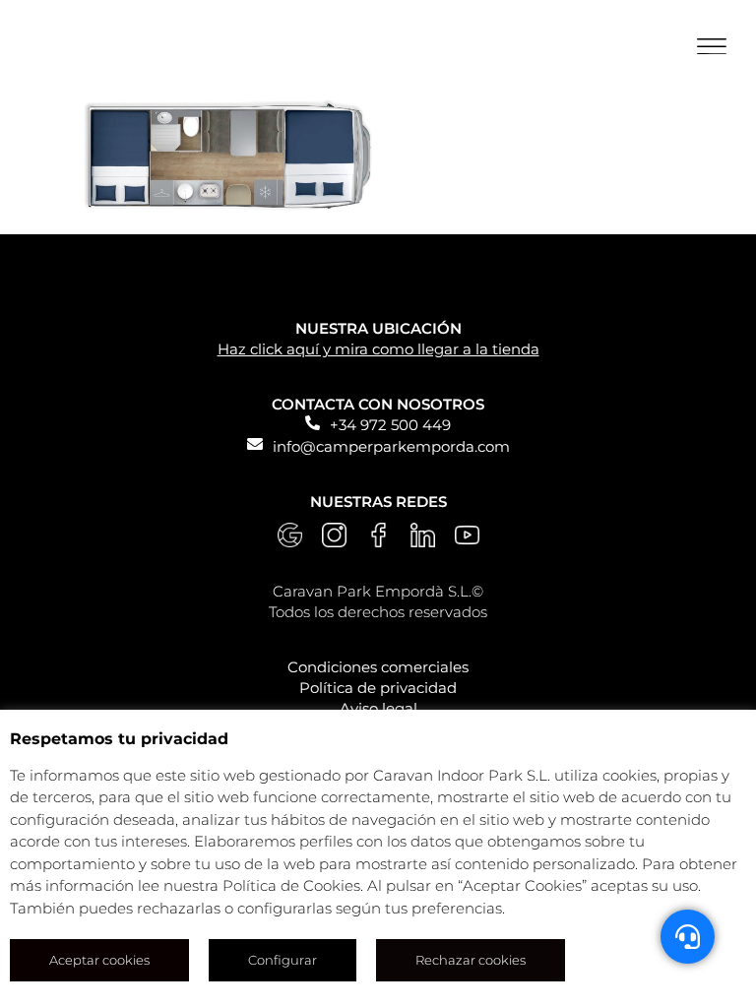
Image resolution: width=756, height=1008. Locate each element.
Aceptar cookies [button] (99, 960)
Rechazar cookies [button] (470, 960)
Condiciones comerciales (378, 667)
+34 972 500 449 (390, 424)
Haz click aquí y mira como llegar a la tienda (378, 349)
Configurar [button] (282, 960)
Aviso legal (378, 708)
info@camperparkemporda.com (391, 446)
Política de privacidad (378, 687)
